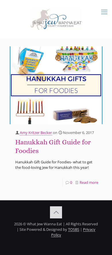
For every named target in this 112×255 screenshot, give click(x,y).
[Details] (96, 59)
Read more (89, 182)
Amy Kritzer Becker (36, 132)
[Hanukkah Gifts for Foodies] (56, 85)
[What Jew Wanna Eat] (56, 18)
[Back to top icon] (56, 212)
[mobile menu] (104, 11)
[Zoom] (96, 52)
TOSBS (73, 229)
